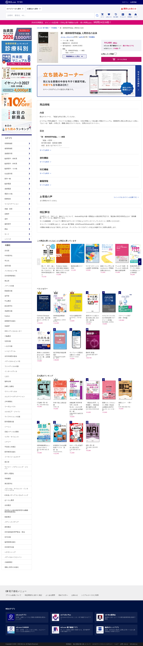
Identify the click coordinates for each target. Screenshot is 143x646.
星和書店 (8, 527)
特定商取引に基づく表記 (33, 595)
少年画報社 (8, 401)
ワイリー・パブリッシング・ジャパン (16, 467)
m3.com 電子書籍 (42, 28)
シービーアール (10, 351)
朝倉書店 (8, 517)
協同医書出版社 (10, 542)
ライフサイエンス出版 (12, 416)
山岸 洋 (81, 37)
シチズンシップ (10, 552)
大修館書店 (8, 562)
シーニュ (8, 427)
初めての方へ (63, 595)
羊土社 (7, 261)
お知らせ (75, 595)
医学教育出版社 (10, 452)
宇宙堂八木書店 (10, 447)
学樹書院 (8, 478)
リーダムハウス (10, 406)
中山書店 (8, 301)
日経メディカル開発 (12, 432)
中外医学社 (8, 255)
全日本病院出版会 (11, 356)
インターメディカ (11, 371)
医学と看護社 (9, 473)
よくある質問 (50, 595)
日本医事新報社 (10, 276)
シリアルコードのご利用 (90, 595)
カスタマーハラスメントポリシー (102, 644)
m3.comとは (133, 644)
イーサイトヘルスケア (12, 457)
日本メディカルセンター (13, 331)
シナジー (8, 442)
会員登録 (133, 2)
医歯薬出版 (8, 291)
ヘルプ (116, 644)
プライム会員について (13, 595)
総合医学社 (8, 306)
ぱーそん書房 (9, 500)
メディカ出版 (9, 286)
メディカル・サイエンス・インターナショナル (16, 489)
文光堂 (7, 250)
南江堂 (7, 462)
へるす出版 (8, 346)
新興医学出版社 (10, 321)
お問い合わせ (124, 644)
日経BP (7, 326)
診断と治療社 (9, 386)
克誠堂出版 (8, 311)
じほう (7, 376)
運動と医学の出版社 (12, 567)
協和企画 (8, 381)
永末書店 (8, 505)
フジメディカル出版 (12, 366)
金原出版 (8, 266)
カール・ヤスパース (67, 37)
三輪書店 (8, 336)
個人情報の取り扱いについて (82, 644)
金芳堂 (7, 296)
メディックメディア (12, 522)
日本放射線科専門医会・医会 (15, 532)
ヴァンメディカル (11, 391)
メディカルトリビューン (13, 557)
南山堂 (7, 281)
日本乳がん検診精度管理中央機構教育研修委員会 (16, 511)
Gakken (7, 316)
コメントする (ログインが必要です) (125, 197)
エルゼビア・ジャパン (12, 411)
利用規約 (68, 644)
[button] (139, 261)
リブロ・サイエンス (12, 437)
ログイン (125, 2)
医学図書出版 (9, 422)
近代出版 (8, 537)
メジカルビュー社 (11, 271)
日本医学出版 (9, 547)
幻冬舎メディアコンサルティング (16, 495)
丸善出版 (8, 341)
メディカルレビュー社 (12, 361)
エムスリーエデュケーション (15, 396)
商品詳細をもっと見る (73, 56)
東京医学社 (8, 483)
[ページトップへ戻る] (136, 642)
